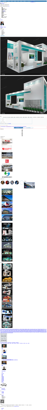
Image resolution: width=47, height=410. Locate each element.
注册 (10, 123)
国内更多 (19, 330)
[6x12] (7, 314)
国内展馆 (40, 330)
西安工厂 (10, 330)
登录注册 (3, 373)
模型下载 (18, 127)
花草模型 (22, 331)
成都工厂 (6, 330)
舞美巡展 (42, 329)
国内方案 (27, 329)
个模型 (10, 343)
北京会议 (32, 330)
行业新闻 (20, 329)
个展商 (24, 343)
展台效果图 (24, 329)
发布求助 (3, 380)
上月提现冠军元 (6, 342)
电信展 (14, 329)
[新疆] (7, 282)
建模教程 (39, 331)
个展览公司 (21, 343)
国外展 (5, 329)
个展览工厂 (17, 343)
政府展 (16, 329)
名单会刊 (2, 331)
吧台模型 (16, 331)
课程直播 (31, 331)
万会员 (3, 343)
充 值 (2, 374)
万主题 (6, 343)
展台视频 (22, 329)
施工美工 (44, 331)
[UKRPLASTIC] (7, 269)
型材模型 (7, 331)
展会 (2, 388)
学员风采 (35, 331)
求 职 (2, 375)
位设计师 (14, 343)
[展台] (7, 308)
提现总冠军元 (10, 342)
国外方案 (29, 329)
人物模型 (20, 331)
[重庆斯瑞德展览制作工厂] (7, 177)
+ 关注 (1, 25)
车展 (12, 329)
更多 (2, 372)
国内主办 (44, 330)
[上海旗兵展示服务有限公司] (7, 171)
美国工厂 (17, 330)
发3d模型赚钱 (28, 127)
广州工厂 (3, 330)
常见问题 (3, 392)
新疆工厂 (12, 330)
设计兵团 (3, 3)
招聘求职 (4, 389)
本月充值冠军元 (14, 342)
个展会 (8, 343)
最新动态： (17, 342)
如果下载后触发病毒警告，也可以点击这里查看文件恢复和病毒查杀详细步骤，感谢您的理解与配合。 (14, 126)
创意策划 (37, 331)
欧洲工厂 (14, 330)
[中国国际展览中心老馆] (7, 207)
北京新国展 (37, 330)
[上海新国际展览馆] (29, 188)
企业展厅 (37, 329)
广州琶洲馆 (29, 330)
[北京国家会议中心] (7, 201)
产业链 (4, 388)
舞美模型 (11, 331)
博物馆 (38, 329)
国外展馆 (42, 330)
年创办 (1, 343)
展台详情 (3, 408)
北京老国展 (34, 330)
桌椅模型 (24, 331)
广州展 (10, 329)
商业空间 (44, 329)
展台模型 (5, 331)
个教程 (12, 343)
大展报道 (1, 329)
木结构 (31, 329)
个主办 (26, 343)
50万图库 (29, 331)
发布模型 (3, 379)
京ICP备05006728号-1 (16, 406)
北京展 (8, 329)
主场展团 (34, 329)
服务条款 (3, 391)
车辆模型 (18, 331)
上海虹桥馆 (24, 330)
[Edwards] (7, 295)
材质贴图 (27, 331)
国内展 (3, 329)
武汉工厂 (8, 330)
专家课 (33, 331)
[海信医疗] (7, 327)
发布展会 (3, 378)
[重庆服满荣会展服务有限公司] (7, 158)
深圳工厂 (1, 330)
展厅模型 (9, 331)
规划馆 (40, 329)
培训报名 (3, 376)
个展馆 (28, 343)
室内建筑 (13, 331)
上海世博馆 (27, 330)
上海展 (6, 329)
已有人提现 (1, 342)
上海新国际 (21, 330)
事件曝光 (18, 329)
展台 (2, 2)
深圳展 (11, 329)
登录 (9, 123)
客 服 (2, 381)
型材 (32, 329)
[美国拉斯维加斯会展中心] (7, 220)
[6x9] (7, 321)
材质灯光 (41, 331)
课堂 (2, 389)
